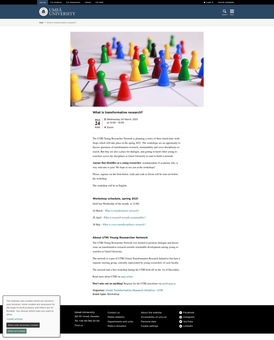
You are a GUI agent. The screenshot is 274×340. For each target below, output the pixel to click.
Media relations (116, 316)
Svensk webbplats (226, 2)
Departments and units (120, 321)
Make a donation (117, 325)
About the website (151, 312)
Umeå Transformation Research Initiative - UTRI (134, 290)
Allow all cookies (16, 331)
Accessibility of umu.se (153, 316)
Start (41, 22)
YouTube (188, 321)
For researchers (73, 2)
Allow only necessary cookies (23, 325)
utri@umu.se (169, 283)
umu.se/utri (127, 276)
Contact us (114, 312)
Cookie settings (149, 325)
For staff (99, 2)
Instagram (189, 316)
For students (56, 2)
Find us (79, 325)
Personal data (148, 321)
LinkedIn (188, 325)
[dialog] (31, 316)
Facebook (188, 312)
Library (88, 2)
